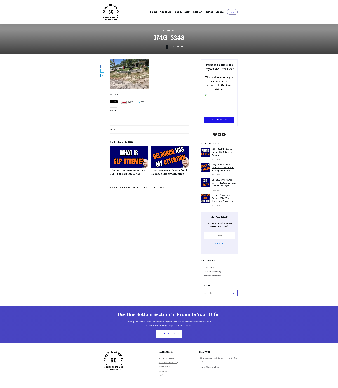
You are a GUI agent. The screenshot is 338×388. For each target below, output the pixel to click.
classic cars (164, 371)
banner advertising (167, 358)
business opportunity (168, 362)
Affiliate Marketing (212, 275)
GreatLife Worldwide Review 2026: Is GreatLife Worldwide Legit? (225, 182)
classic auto (164, 366)
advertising (209, 267)
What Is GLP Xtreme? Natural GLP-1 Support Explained (129, 162)
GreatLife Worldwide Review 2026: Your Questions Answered (223, 198)
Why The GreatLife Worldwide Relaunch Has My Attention (170, 162)
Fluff (161, 375)
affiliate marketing (212, 271)
